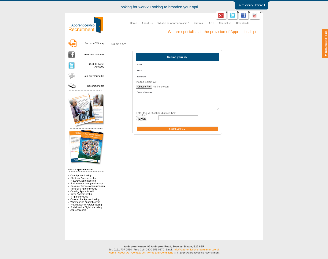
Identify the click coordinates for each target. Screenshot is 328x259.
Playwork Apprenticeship (83, 180)
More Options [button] (251, 6)
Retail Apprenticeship (81, 194)
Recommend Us (95, 86)
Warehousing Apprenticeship (85, 202)
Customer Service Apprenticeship (87, 186)
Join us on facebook (93, 54)
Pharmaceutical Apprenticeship (86, 204)
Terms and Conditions (160, 252)
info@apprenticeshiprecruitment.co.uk (196, 249)
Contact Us (138, 252)
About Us (147, 23)
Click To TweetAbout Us (96, 65)
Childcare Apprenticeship (83, 178)
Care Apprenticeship (80, 175)
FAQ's (211, 23)
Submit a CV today (94, 43)
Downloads (242, 23)
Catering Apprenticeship (82, 191)
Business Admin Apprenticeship (86, 183)
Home (133, 23)
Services (198, 23)
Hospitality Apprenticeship (83, 188)
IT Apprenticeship (79, 196)
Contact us (225, 23)
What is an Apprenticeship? (173, 23)
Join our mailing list (94, 76)
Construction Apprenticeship (84, 199)
